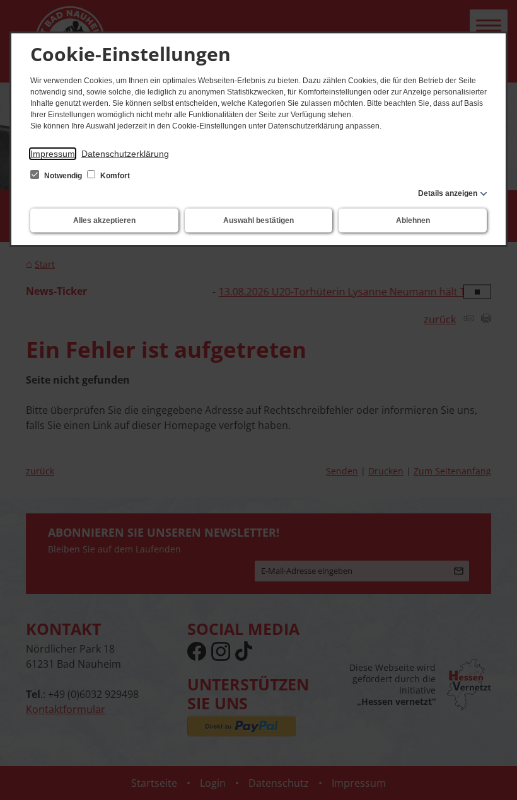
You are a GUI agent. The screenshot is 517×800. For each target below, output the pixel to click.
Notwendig (63, 175)
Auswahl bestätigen (258, 220)
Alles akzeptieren (104, 220)
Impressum (52, 154)
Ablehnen (413, 220)
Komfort (114, 175)
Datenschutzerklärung (125, 154)
